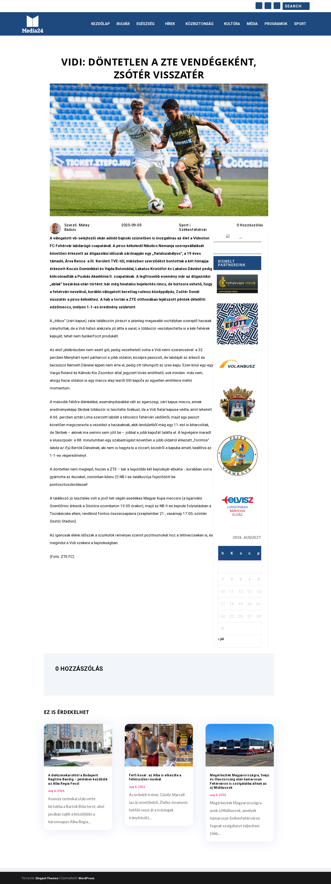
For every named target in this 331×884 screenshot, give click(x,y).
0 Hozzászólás (250, 225)
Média (252, 24)
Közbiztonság (199, 24)
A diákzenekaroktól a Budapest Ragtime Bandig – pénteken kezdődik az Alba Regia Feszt (78, 779)
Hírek (170, 24)
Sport (300, 24)
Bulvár (123, 24)
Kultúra (232, 24)
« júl (221, 639)
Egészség (145, 24)
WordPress (86, 878)
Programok (276, 24)
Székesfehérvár (193, 229)
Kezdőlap (100, 24)
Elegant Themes (47, 878)
